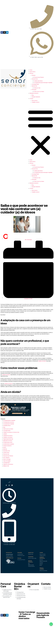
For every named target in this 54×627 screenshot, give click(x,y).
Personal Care (35, 78)
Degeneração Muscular (8, 439)
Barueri (41, 565)
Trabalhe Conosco (43, 555)
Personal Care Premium (39, 77)
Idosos (4, 447)
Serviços (31, 73)
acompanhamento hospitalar (9, 420)
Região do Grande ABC (43, 561)
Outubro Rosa (6, 452)
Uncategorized (6, 462)
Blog (33, 95)
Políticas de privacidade (43, 570)
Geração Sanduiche (31, 566)
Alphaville (41, 563)
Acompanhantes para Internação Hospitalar (43, 82)
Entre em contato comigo (32, 558)
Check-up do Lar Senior (8, 428)
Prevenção (34, 89)
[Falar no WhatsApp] (51, 624)
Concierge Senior (35, 84)
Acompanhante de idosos (8, 422)
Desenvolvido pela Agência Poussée (43, 615)
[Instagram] (4, 32)
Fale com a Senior (42, 554)
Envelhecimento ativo (7, 442)
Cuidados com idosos (7, 437)
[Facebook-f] (2, 32)
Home (31, 70)
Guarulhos (41, 562)
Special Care (34, 85)
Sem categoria (6, 457)
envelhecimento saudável (8, 444)
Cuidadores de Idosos (7, 435)
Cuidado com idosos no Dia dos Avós (11, 432)
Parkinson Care (37, 87)
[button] (40, 132)
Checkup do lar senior (20, 555)
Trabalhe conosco (35, 102)
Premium (33, 75)
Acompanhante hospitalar (8, 423)
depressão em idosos (7, 440)
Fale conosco (34, 100)
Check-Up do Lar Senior (39, 91)
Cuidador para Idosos (9, 556)
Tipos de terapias (6, 460)
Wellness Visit (6, 465)
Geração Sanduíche (36, 96)
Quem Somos (32, 71)
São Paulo (41, 559)
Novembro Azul (6, 450)
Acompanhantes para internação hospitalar (9, 554)
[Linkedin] (7, 32)
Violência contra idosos (8, 464)
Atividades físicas (7, 425)
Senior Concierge (6, 459)
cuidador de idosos (42, 361)
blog (4, 427)
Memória (5, 449)
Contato (31, 98)
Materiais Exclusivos (34, 93)
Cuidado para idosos (38, 80)
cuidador (5, 433)
